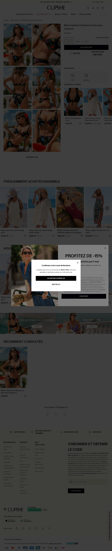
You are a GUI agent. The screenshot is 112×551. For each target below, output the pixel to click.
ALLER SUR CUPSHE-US (56, 278)
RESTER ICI (56, 284)
